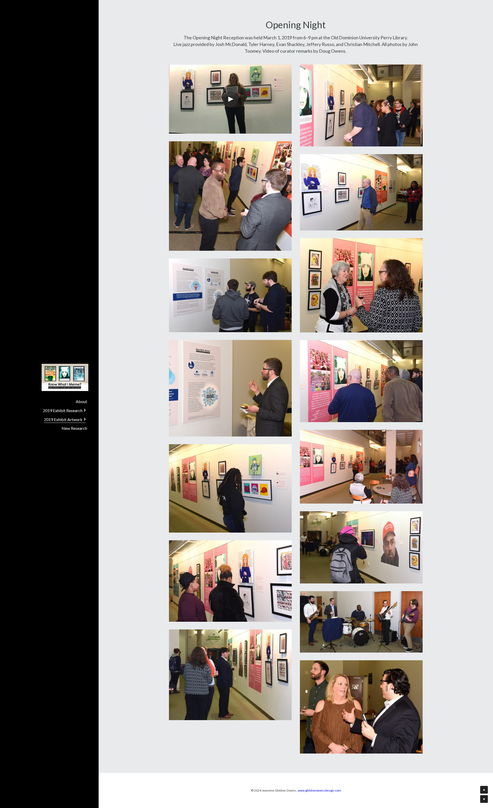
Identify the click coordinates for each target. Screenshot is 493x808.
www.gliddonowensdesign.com (319, 790)
